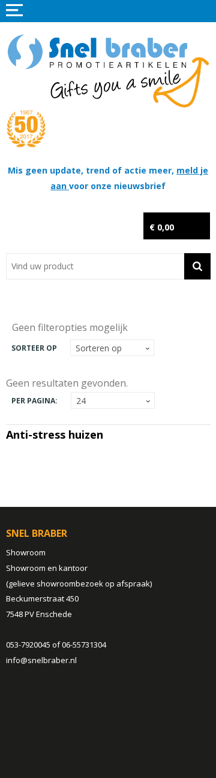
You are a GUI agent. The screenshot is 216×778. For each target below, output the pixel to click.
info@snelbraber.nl (41, 660)
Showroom (26, 552)
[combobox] (95, 266)
